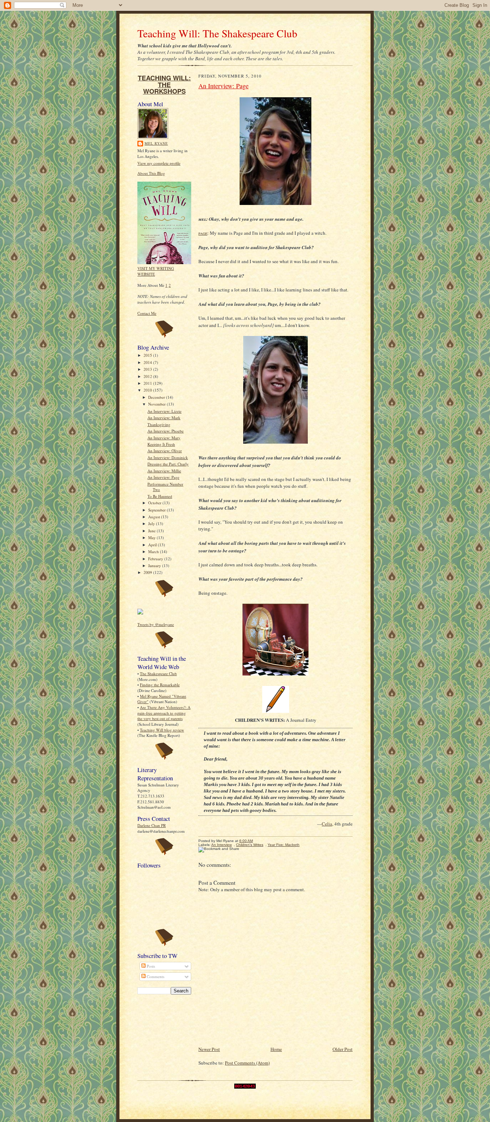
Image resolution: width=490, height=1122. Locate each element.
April (153, 544)
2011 (148, 383)
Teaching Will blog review (162, 730)
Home (276, 1049)
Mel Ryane (156, 143)
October (155, 502)
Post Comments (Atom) (247, 1063)
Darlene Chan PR (151, 825)
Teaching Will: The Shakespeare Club (217, 33)
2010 (148, 390)
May (152, 537)
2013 (148, 369)
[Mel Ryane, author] (140, 613)
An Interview (221, 845)
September (157, 510)
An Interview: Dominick (167, 457)
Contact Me (146, 313)
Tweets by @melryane (155, 624)
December (157, 397)
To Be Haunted (159, 496)
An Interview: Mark (163, 417)
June (152, 530)
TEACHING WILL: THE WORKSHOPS (164, 84)
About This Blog (151, 173)
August (154, 516)
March (154, 551)
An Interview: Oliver (164, 450)
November (157, 404)
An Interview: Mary (163, 437)
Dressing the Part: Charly (168, 464)
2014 (148, 362)
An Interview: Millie (164, 470)
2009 (148, 572)
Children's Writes (249, 845)
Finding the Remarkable (160, 684)
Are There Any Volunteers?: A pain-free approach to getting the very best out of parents (163, 713)
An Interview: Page (163, 477)
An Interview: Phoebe (165, 431)
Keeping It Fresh (161, 444)
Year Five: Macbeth (284, 845)
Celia (327, 824)
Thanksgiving (158, 424)
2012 (148, 376)
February (156, 558)
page (202, 233)
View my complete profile (158, 163)
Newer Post (209, 1049)
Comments (155, 976)
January (155, 565)
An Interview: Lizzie (164, 411)
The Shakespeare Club (158, 673)
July (152, 523)
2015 (148, 355)
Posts (150, 966)
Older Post (343, 1049)
